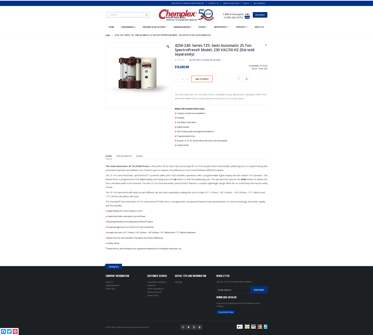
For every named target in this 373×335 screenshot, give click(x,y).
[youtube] (199, 327)
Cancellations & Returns (157, 282)
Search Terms (153, 295)
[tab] (111, 156)
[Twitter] (188, 327)
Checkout (260, 14)
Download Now (225, 312)
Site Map (178, 282)
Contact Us (214, 3)
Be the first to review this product (205, 59)
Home (108, 35)
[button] (167, 48)
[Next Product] (265, 45)
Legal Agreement (112, 285)
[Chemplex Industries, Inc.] (186, 15)
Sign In (246, 3)
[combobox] (128, 14)
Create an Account (231, 3)
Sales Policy (110, 288)
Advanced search (154, 292)
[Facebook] (183, 327)
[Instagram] (194, 327)
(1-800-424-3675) (233, 17)
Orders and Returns (155, 288)
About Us (109, 282)
